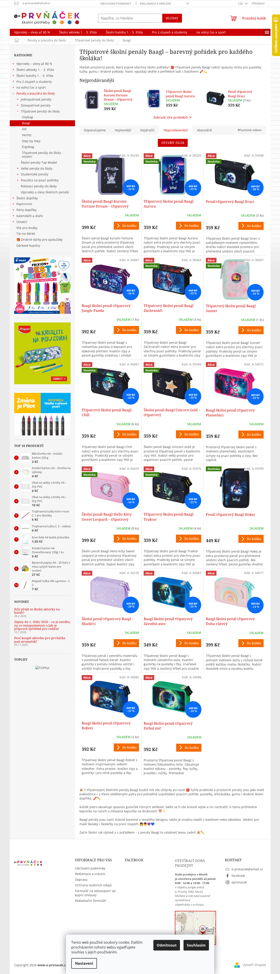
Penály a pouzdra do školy (35, 93)
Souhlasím (196, 945)
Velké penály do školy (36, 168)
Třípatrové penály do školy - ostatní (42, 155)
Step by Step (31, 141)
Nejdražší (147, 130)
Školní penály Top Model (39, 162)
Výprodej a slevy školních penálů (45, 192)
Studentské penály (34, 174)
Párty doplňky (26, 210)
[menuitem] (32, 32)
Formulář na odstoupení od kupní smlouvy (95, 893)
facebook (238, 875)
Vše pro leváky (26, 228)
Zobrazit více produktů (170, 117)
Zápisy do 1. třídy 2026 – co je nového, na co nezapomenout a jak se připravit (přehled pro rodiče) (42, 625)
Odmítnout (167, 945)
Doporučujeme (95, 130)
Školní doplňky (27, 198)
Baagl (26, 123)
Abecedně (204, 130)
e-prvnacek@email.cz (247, 869)
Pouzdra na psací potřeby (40, 180)
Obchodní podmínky (115, 4)
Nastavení (84, 963)
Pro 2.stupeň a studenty (34, 82)
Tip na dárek (25, 233)
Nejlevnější (123, 130)
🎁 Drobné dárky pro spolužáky (39, 239)
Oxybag (27, 117)
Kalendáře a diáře (29, 216)
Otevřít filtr (172, 143)
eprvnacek (239, 882)
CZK (241, 4)
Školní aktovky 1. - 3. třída (35, 70)
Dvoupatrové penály (35, 105)
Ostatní (21, 222)
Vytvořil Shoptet (254, 965)
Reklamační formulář (90, 900)
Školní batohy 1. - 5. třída (34, 76)
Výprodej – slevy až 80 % (34, 64)
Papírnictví (24, 204)
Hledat (172, 18)
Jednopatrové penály (36, 99)
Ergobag (28, 147)
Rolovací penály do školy (39, 186)
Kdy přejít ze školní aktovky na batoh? (37, 610)
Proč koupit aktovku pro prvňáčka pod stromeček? (39, 639)
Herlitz (27, 135)
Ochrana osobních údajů (93, 885)
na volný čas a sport (31, 87)
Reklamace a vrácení (155, 4)
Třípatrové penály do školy (40, 111)
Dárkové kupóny (28, 245)
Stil (24, 129)
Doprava (81, 879)
